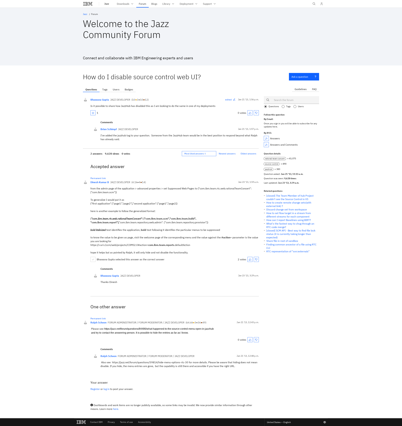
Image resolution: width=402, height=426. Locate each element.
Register (95, 389)
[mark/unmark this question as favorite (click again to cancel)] (92, 112)
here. (116, 408)
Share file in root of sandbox (282, 240)
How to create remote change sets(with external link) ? (288, 204)
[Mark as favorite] (92, 112)
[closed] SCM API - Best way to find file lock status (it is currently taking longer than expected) (290, 234)
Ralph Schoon (98, 322)
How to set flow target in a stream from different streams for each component (288, 215)
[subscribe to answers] (266, 138)
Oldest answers (248, 153)
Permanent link (98, 178)
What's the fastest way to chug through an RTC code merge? (290, 225)
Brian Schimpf (108, 129)
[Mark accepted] (92, 259)
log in (106, 389)
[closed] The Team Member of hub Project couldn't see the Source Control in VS (290, 197)
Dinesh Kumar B (99, 182)
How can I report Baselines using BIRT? (288, 220)
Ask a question (299, 76)
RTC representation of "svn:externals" (288, 251)
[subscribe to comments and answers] (266, 144)
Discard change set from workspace (286, 209)
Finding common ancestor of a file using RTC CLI (291, 246)
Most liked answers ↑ (195, 153)
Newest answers (227, 153)
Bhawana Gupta (99, 99)
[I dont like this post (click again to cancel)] (256, 112)
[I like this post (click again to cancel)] (250, 112)
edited (228, 99)
